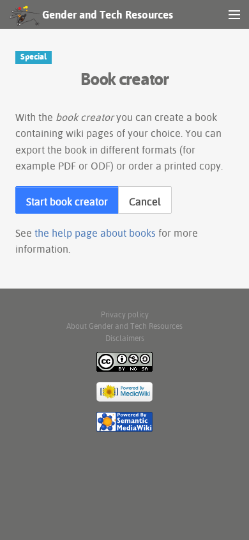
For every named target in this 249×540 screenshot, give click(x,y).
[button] (67, 200)
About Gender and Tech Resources (124, 326)
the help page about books (95, 232)
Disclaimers (124, 338)
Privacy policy (125, 314)
